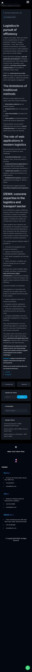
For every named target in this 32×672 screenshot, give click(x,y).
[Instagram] (16, 455)
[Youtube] (22, 455)
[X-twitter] (12, 455)
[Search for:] (11, 397)
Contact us (6, 358)
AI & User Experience (12, 13)
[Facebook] (9, 455)
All (20, 13)
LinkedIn (7, 372)
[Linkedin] (19, 455)
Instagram (8, 374)
